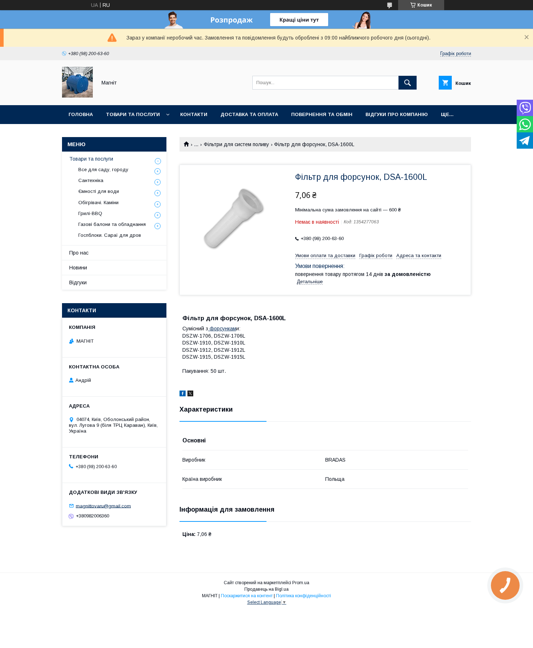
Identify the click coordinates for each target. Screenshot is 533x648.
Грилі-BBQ (90, 213)
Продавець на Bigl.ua (266, 589)
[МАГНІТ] (77, 96)
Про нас (78, 253)
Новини (78, 268)
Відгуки (78, 282)
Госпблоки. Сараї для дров (109, 235)
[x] (190, 394)
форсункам (222, 328)
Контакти (193, 114)
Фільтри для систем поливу (236, 144)
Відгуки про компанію (396, 114)
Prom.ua (300, 582)
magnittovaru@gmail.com (103, 505)
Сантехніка (90, 180)
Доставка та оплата (249, 114)
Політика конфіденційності (303, 595)
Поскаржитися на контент (247, 595)
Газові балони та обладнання (112, 224)
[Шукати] (407, 83)
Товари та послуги (133, 114)
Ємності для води (98, 191)
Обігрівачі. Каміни (98, 202)
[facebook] (182, 394)
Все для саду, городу (103, 169)
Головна (81, 114)
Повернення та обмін (321, 114)
